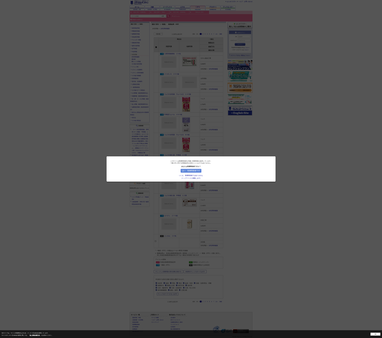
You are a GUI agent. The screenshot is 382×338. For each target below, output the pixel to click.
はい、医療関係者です (191, 171)
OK (375, 334)
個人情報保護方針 (35, 335)
